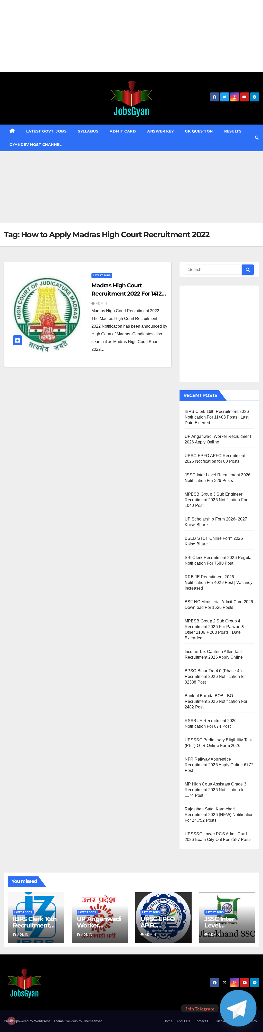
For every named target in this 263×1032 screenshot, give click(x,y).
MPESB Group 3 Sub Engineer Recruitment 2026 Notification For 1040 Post (216, 500)
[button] (257, 138)
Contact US (203, 1021)
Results (233, 131)
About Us (183, 1021)
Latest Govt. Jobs (46, 131)
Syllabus (88, 131)
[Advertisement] (131, 36)
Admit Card (123, 131)
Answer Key (160, 131)
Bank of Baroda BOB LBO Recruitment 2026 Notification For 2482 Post (216, 701)
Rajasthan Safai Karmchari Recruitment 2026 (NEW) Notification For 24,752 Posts (219, 814)
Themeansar (92, 1021)
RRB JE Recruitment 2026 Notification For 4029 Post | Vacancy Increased (218, 582)
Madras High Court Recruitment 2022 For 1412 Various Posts (126, 293)
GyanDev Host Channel (35, 144)
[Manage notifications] (11, 1021)
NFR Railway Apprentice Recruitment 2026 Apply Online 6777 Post (219, 765)
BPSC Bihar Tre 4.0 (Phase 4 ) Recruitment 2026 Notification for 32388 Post (215, 676)
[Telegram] (238, 1008)
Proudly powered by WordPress (28, 1021)
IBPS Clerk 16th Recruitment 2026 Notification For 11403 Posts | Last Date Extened (217, 417)
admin (101, 303)
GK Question (199, 131)
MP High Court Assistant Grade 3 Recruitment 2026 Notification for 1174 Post (215, 790)
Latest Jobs (102, 275)
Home (168, 1021)
